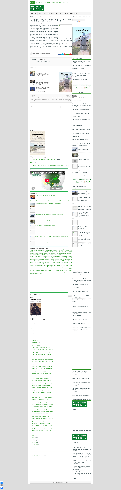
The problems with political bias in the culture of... (41, 380)
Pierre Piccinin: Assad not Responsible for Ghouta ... (42, 390)
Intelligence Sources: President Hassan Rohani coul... (42, 369)
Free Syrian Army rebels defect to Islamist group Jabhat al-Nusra (48, 203)
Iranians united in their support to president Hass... (42, 363)
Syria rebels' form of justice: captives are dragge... (41, 373)
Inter (64, 257)
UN (30, 272)
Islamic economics (60, 259)
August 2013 (34, 433)
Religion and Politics (55, 265)
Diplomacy (58, 253)
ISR (54, 482)
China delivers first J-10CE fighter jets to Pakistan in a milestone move (49, 214)
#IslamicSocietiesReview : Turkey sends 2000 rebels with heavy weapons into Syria (51, 236)
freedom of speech (46, 256)
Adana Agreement (48, 250)
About (62, 482)
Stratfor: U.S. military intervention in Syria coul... (41, 407)
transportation (41, 270)
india (58, 257)
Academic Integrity (41, 250)
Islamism (70, 259)
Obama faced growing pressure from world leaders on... (42, 411)
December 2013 (35, 340)
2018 (32, 330)
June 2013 (34, 437)
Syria (41, 53)
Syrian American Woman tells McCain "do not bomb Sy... (42, 387)
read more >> (32, 50)
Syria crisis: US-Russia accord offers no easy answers (45, 195)
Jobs (64, 2)
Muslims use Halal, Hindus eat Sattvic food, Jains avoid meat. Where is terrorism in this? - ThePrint (81, 314)
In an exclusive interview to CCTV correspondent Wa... (42, 361)
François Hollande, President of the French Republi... (42, 356)
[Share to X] (62, 53)
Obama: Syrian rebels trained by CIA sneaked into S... (42, 423)
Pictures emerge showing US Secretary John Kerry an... (42, 421)
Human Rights (36, 53)
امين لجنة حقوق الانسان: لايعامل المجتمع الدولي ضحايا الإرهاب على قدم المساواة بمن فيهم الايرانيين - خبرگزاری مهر (81, 449)
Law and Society (46, 260)
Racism (36, 265)
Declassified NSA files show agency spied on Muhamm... (43, 352)
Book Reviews (59, 2)
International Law (36, 259)
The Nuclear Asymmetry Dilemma (79, 119)
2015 (32, 335)
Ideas (51, 257)
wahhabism (41, 272)
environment (69, 254)
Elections (61, 254)
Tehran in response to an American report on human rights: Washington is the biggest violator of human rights (43, 89)
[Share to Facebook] (59, 53)
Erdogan (31, 256)
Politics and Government (48, 263)
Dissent (62, 253)
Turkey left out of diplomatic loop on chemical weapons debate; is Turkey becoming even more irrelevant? (40, 99)
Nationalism (58, 262)
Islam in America (49, 259)
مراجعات (67, 2)
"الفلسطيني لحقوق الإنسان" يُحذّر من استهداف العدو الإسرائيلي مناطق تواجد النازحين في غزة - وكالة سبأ (81, 462)
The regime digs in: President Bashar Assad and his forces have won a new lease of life (52, 209)
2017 (32, 331)
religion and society (64, 265)
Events (38, 256)
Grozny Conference (65, 256)
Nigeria (64, 262)
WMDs (58, 272)
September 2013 (35, 345)
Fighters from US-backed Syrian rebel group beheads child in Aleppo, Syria (84, 234)
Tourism (36, 270)
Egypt (58, 254)
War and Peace (48, 272)
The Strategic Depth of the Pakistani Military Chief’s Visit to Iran (42, 159)
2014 (32, 337)
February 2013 (35, 444)
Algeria (61, 250)
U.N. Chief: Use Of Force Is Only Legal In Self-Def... (42, 425)
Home (32, 13)
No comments (44, 23)
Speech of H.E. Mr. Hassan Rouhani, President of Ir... (42, 354)
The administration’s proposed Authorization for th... (42, 428)
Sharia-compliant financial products (39, 268)
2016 (32, 333)
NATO (62, 262)
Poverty (59, 263)
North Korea (69, 262)
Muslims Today (52, 262)
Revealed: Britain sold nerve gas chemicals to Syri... (42, 430)
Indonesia (61, 257)
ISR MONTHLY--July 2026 (35, 163)
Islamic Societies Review (50, 2)
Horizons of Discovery (76, 121)
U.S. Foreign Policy (61, 270)
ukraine (70, 270)
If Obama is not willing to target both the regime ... (42, 392)
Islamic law (66, 259)
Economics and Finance (35, 254)
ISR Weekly (32, 2)
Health (70, 256)
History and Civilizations (34, 257)
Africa (58, 250)
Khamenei (36, 260)
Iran (41, 259)
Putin (70, 263)
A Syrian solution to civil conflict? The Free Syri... (41, 347)
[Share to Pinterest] (70, 53)
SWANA (66, 268)
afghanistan (55, 250)
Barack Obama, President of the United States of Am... (42, 359)
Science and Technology (58, 267)
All (35, 13)
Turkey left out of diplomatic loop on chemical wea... (42, 376)
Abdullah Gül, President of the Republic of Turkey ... (42, 357)
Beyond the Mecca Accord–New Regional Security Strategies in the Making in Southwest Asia (81, 105)
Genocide (55, 256)
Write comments (66, 106)
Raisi (39, 265)
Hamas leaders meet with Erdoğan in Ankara (44, 242)
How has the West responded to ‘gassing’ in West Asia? (43, 399)
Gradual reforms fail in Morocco (84, 221)
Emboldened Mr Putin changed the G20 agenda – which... (43, 409)
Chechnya (54, 251)
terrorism (44, 53)
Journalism (31, 260)
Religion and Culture (45, 265)
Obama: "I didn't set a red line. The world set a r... (41, 413)
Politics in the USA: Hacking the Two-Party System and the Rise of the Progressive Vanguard (80, 115)
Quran (33, 265)
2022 (32, 323)
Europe (34, 256)
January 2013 (34, 445)
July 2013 (34, 435)
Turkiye (53, 270)
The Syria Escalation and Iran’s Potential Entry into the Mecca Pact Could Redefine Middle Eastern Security (81, 67)
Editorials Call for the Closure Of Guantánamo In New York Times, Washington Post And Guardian (84, 208)
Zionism (41, 273)
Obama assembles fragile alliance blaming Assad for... (42, 406)
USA (37, 272)
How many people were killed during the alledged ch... (42, 418)
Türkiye (56, 270)
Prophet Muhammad (65, 263)
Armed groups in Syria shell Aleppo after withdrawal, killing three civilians (84, 239)
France (41, 256)
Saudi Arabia (48, 267)
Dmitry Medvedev (68, 253)
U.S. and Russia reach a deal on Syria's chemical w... (41, 375)
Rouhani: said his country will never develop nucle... (42, 368)
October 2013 (35, 344)
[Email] (1, 485)
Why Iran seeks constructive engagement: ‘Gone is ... (42, 366)
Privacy (66, 482)
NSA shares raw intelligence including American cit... (42, 383)
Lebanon (51, 260)
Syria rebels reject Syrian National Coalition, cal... (41, 350)
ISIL (45, 259)
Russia (35, 267)
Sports (63, 268)
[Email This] (67, 53)
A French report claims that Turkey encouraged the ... (42, 378)
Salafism (38, 267)
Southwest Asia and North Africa (54, 268)
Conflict (70, 251)
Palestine (39, 263)
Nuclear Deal (32, 263)
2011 (32, 449)
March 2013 (34, 442)
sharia (31, 268)
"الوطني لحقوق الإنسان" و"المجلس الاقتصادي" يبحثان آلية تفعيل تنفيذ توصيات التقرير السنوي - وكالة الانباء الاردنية (81, 473)
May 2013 (34, 439)
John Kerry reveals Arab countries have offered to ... (42, 416)
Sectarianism (65, 267)
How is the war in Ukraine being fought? (43, 220)
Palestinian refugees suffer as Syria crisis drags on (45, 225)
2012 (32, 447)
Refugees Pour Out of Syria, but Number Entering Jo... (42, 402)
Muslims (39, 262)
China (57, 251)
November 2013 (35, 342)
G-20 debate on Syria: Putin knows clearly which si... (42, 426)
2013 (32, 338)
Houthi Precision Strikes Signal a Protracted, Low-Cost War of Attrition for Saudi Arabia (47, 165)
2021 (32, 325)
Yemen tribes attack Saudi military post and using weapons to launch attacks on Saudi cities (84, 193)
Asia (43, 251)
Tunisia (45, 270)
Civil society (61, 251)
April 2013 (34, 440)
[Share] (1, 488)
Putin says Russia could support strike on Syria (41, 420)
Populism (56, 263)
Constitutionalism (33, 253)
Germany (58, 256)
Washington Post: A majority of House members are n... (42, 404)
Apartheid (67, 250)
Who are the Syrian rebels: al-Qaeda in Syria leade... (42, 394)
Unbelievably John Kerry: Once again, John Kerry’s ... (42, 388)
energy (65, 254)
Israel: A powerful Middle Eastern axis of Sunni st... (42, 395)
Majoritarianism (56, 260)
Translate (82, 21)
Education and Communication (48, 254)
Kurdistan (40, 260)
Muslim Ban (35, 262)
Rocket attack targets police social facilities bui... (41, 364)
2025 (32, 321)
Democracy (48, 253)
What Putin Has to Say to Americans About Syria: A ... (42, 382)
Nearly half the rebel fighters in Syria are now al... (41, 371)
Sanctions (42, 267)
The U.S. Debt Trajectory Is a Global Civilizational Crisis (40, 166)
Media (60, 260)
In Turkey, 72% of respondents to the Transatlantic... (42, 401)
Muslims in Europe (45, 262)
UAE (66, 270)
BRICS (46, 251)
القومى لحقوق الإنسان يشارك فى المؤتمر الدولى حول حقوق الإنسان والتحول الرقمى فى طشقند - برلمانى (81, 468)
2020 (32, 326)
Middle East (65, 260)
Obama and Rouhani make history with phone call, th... (42, 349)
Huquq (48, 257)
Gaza (51, 256)
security (70, 267)
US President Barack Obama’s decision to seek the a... (42, 432)
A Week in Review (33, 250)
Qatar (31, 265)
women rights (63, 272)
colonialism (65, 251)
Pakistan (36, 263)
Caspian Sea (49, 251)
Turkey (48, 53)
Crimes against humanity (41, 253)
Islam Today (54, 259)
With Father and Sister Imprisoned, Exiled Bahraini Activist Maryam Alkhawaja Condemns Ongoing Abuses (50, 200)
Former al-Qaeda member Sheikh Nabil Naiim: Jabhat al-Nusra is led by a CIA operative (52, 231)
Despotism (53, 253)
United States (33, 272)
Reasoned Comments (40, 2)
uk (68, 270)
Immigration (54, 257)
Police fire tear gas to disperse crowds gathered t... (42, 385)
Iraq (43, 259)
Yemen (37, 273)
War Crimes (54, 272)
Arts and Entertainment (37, 251)
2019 (32, 328)
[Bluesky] (1, 483)
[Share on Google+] (65, 53)
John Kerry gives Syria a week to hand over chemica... (42, 397)
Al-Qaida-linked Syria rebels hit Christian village (41, 414)
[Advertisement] (68, 8)
